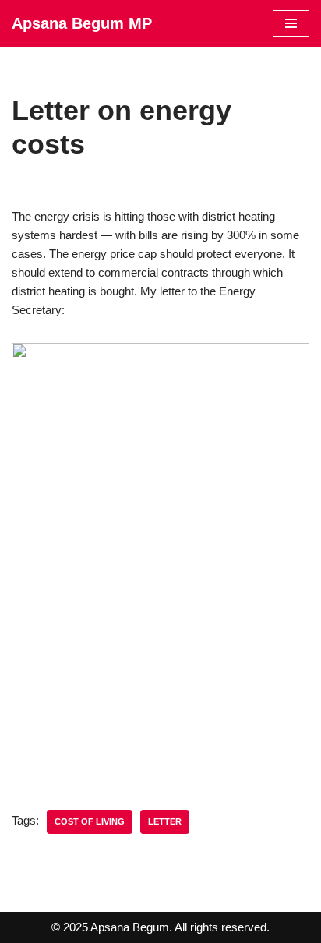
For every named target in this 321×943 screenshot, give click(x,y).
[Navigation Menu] (291, 23)
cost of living (90, 821)
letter (165, 821)
